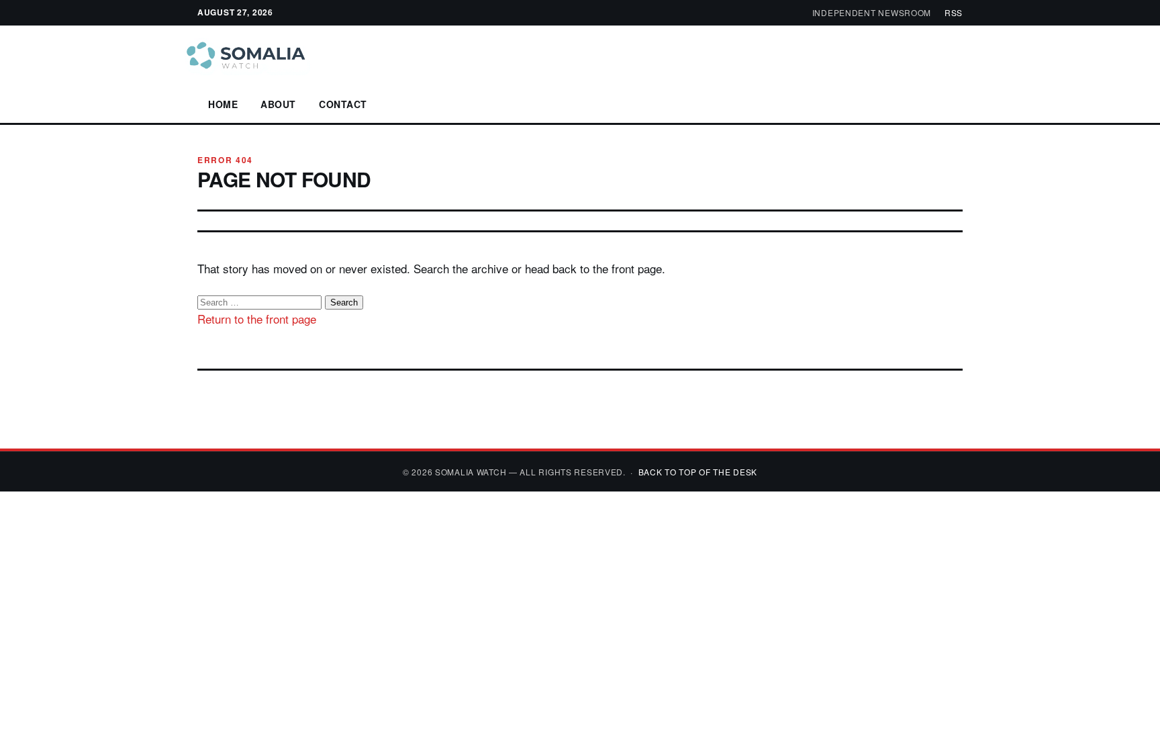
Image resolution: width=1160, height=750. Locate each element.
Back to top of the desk (698, 471)
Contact (343, 104)
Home (223, 104)
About (278, 104)
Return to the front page (256, 318)
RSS (954, 12)
